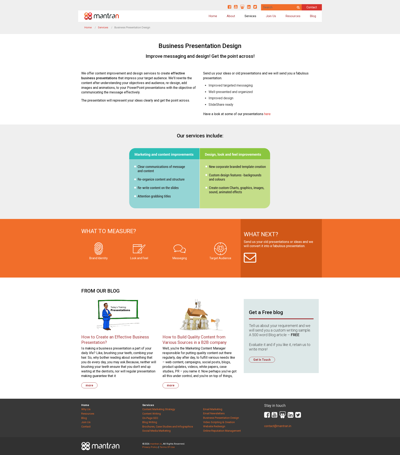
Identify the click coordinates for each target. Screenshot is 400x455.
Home (213, 16)
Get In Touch (262, 359)
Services (250, 16)
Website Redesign (214, 426)
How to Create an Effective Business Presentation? (115, 339)
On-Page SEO (150, 418)
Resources (293, 16)
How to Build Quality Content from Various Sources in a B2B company (194, 339)
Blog (313, 16)
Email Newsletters (214, 413)
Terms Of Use (167, 447)
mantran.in (156, 443)
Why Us (85, 409)
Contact (311, 7)
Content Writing (151, 413)
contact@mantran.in (277, 426)
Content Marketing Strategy (158, 409)
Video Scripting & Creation (219, 422)
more (89, 385)
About (231, 16)
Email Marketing (212, 409)
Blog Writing (149, 422)
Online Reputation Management (222, 430)
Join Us (271, 16)
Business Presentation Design (221, 417)
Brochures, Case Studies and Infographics (167, 426)
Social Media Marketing (156, 430)
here (267, 114)
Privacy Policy (150, 447)
